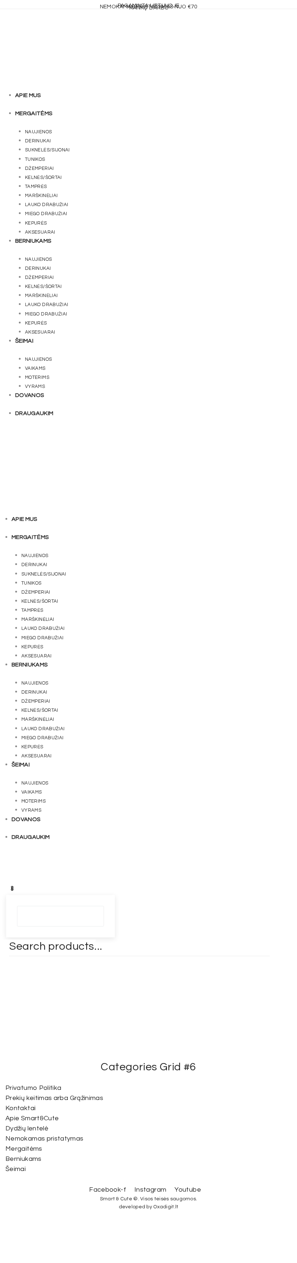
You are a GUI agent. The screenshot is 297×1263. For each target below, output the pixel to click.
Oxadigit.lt (165, 1206)
